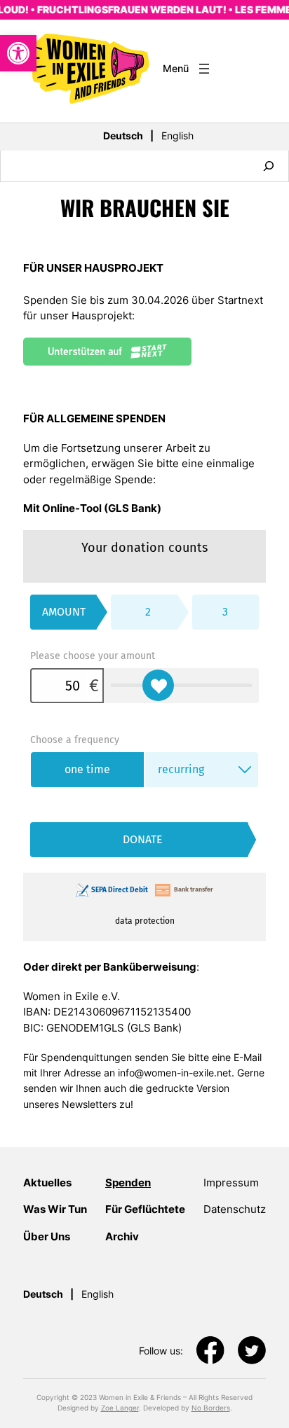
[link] (18, 53)
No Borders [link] (210, 1407)
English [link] (177, 135)
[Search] (268, 166)
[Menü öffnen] (188, 68)
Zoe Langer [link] (120, 1407)
